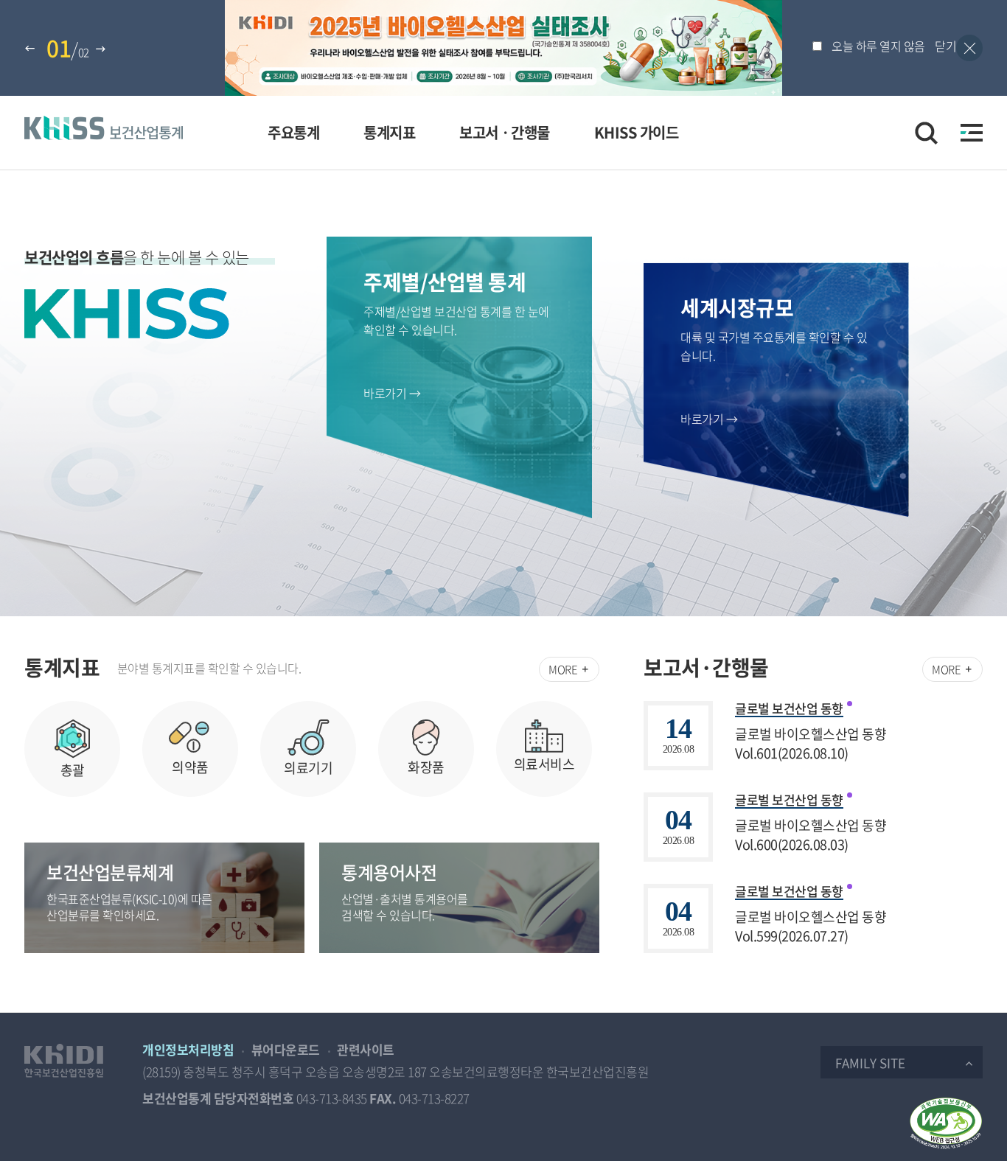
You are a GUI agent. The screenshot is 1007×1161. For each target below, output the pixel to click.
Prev (31, 49)
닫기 (945, 46)
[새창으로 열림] (946, 1123)
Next (102, 49)
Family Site (870, 1062)
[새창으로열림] (63, 1061)
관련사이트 (365, 1049)
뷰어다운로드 (285, 1049)
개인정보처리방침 (188, 1049)
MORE (563, 669)
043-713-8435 (331, 1098)
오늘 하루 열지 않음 (878, 46)
